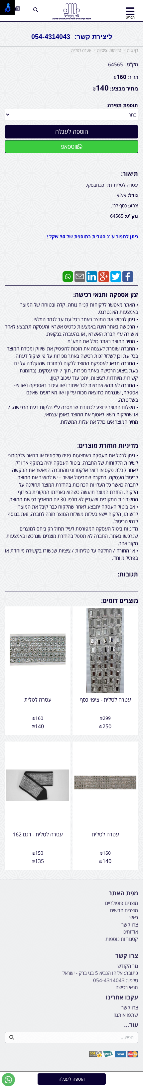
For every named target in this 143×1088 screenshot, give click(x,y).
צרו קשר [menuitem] (129, 924)
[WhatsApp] (68, 276)
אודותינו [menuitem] (130, 931)
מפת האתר (123, 893)
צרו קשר (126, 956)
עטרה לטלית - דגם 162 (38, 834)
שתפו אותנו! (125, 1014)
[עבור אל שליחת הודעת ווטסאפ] (8, 1079)
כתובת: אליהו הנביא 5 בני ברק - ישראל (100, 973)
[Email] (79, 276)
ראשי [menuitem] (133, 917)
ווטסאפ (69, 146)
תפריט (130, 17)
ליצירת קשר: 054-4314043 (71, 36)
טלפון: (132, 980)
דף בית (132, 50)
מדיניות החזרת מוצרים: (107, 445)
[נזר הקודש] (71, 11)
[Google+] (103, 276)
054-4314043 (109, 980)
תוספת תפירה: (122, 105)
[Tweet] (115, 276)
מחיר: (125, 77)
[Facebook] (127, 276)
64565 (115, 64)
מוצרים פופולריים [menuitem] (121, 903)
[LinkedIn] (91, 276)
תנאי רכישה (126, 987)
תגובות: (128, 574)
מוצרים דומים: (119, 600)
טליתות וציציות (109, 50)
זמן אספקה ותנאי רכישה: (105, 295)
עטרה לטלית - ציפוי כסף (105, 699)
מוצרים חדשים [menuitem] (124, 910)
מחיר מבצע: (124, 88)
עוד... (131, 1025)
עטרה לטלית (81, 50)
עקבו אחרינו (122, 997)
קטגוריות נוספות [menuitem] (121, 939)
